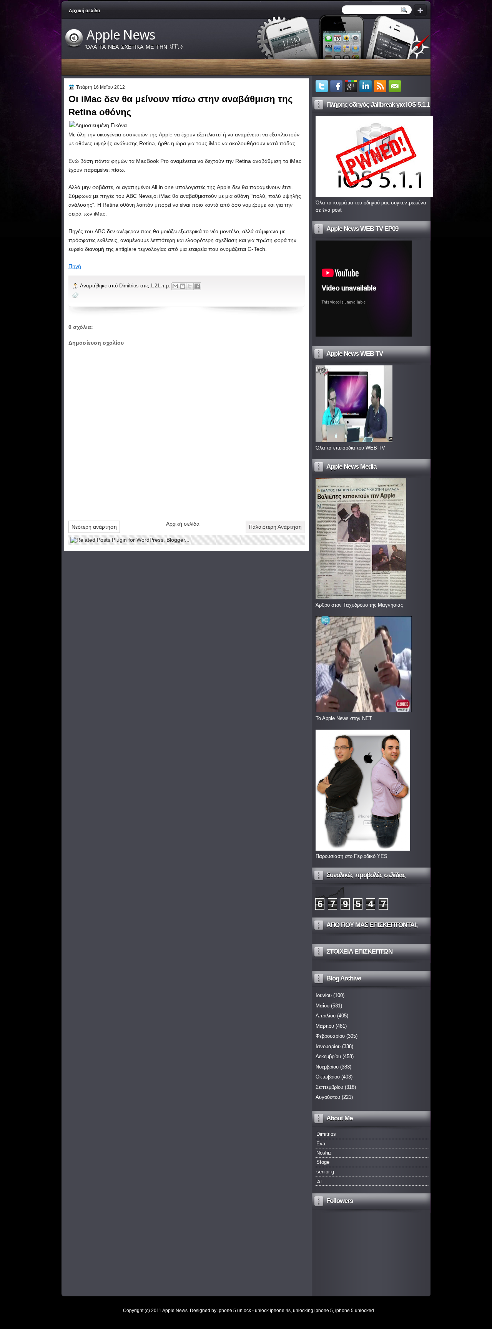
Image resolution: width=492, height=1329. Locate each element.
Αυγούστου (328, 1097)
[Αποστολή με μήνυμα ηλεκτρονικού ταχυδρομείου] (175, 286)
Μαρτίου (325, 1026)
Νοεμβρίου (327, 1067)
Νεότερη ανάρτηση (94, 527)
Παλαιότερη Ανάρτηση (275, 527)
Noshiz (324, 1153)
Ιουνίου (324, 995)
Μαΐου (322, 1006)
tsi (319, 1181)
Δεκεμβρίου (328, 1056)
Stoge (322, 1162)
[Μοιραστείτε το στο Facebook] (197, 286)
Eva (320, 1143)
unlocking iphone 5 (313, 1310)
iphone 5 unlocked (354, 1310)
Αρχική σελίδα (84, 10)
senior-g (325, 1172)
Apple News (120, 35)
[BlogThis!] (182, 286)
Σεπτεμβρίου (329, 1087)
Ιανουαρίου (328, 1046)
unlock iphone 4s (273, 1310)
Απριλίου (326, 1016)
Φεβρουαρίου (330, 1036)
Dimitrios (129, 286)
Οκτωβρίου (328, 1077)
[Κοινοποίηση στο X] (190, 286)
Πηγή (74, 266)
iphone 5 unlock (234, 1310)
